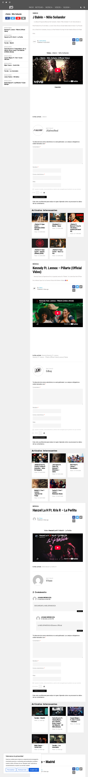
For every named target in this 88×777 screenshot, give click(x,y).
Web (34, 182)
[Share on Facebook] (7, 18)
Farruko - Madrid (9, 43)
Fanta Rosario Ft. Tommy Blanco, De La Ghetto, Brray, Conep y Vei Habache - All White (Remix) (15, 50)
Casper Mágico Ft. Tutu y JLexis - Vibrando (13, 58)
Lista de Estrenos (46, 13)
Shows (58, 13)
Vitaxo (35, 231)
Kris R (54, 566)
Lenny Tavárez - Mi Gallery (11, 77)
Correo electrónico (39, 174)
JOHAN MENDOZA (44, 598)
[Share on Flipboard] (18, 18)
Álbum (66, 7)
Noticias (39, 7)
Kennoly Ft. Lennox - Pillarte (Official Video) (14, 30)
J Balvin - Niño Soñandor (13, 14)
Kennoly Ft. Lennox (52, 355)
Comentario (36, 147)
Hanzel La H (49, 566)
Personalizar (11, 770)
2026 (43, 566)
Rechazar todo (22, 770)
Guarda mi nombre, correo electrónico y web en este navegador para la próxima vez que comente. (58, 189)
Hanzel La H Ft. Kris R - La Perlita (13, 37)
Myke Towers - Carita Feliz (11, 65)
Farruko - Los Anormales (11, 71)
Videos (57, 7)
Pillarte (66, 357)
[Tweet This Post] (12, 18)
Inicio (31, 7)
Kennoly (44, 355)
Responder (80, 611)
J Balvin (44, 116)
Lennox (61, 357)
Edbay (40, 287)
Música (49, 7)
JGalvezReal (42, 40)
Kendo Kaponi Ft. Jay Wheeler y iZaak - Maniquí (15, 83)
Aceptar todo (33, 770)
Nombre (35, 167)
